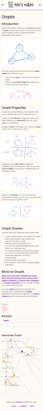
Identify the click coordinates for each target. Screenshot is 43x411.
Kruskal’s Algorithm (12, 283)
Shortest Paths (32, 278)
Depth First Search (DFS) (11, 276)
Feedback (23, 406)
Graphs (11, 289)
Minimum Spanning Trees (16, 278)
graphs (29, 292)
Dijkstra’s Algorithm (9, 281)
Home (14, 406)
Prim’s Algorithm (32, 281)
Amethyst (18, 402)
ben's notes (24, 5)
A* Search (21, 281)
